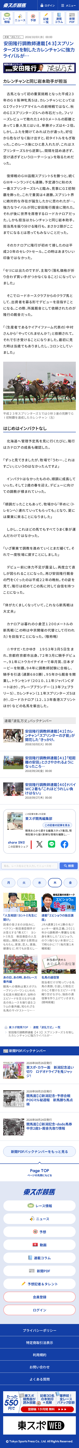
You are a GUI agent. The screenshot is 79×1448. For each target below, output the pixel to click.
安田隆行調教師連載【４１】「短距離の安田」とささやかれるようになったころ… (50, 762)
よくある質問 (39, 1379)
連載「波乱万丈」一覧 (46, 1027)
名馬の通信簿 (50, 977)
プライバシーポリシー (39, 1330)
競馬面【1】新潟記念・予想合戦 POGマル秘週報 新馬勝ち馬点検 (50, 1099)
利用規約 (39, 1354)
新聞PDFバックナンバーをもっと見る (39, 1151)
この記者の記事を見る (57, 825)
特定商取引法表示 (39, 1342)
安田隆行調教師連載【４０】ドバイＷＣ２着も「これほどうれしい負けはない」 (50, 788)
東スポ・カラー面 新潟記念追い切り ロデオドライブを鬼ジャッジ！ (50, 1071)
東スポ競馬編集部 (38, 818)
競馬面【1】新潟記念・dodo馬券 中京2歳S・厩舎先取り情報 (50, 1126)
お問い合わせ (39, 1366)
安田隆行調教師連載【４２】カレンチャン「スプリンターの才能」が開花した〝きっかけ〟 (50, 735)
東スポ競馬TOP (18, 1027)
